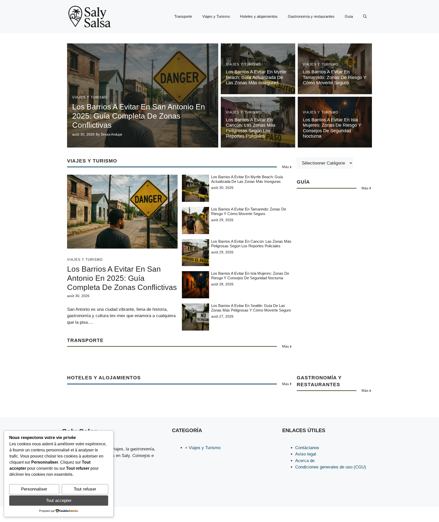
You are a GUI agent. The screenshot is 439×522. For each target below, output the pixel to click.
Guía (349, 16)
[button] (365, 16)
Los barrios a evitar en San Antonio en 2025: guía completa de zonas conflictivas (138, 116)
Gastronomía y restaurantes (311, 16)
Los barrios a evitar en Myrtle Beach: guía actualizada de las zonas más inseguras (256, 77)
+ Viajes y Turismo (203, 447)
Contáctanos (307, 447)
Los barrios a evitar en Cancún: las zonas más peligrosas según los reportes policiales (250, 128)
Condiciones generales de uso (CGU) (330, 467)
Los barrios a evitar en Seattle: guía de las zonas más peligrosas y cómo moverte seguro (251, 307)
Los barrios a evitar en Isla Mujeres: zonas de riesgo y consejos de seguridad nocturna (332, 128)
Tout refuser (85, 489)
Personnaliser (34, 489)
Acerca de (305, 460)
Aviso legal (305, 454)
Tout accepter (59, 500)
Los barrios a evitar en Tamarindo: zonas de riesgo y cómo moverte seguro (334, 77)
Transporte (183, 16)
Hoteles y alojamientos (259, 16)
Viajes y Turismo (216, 16)
